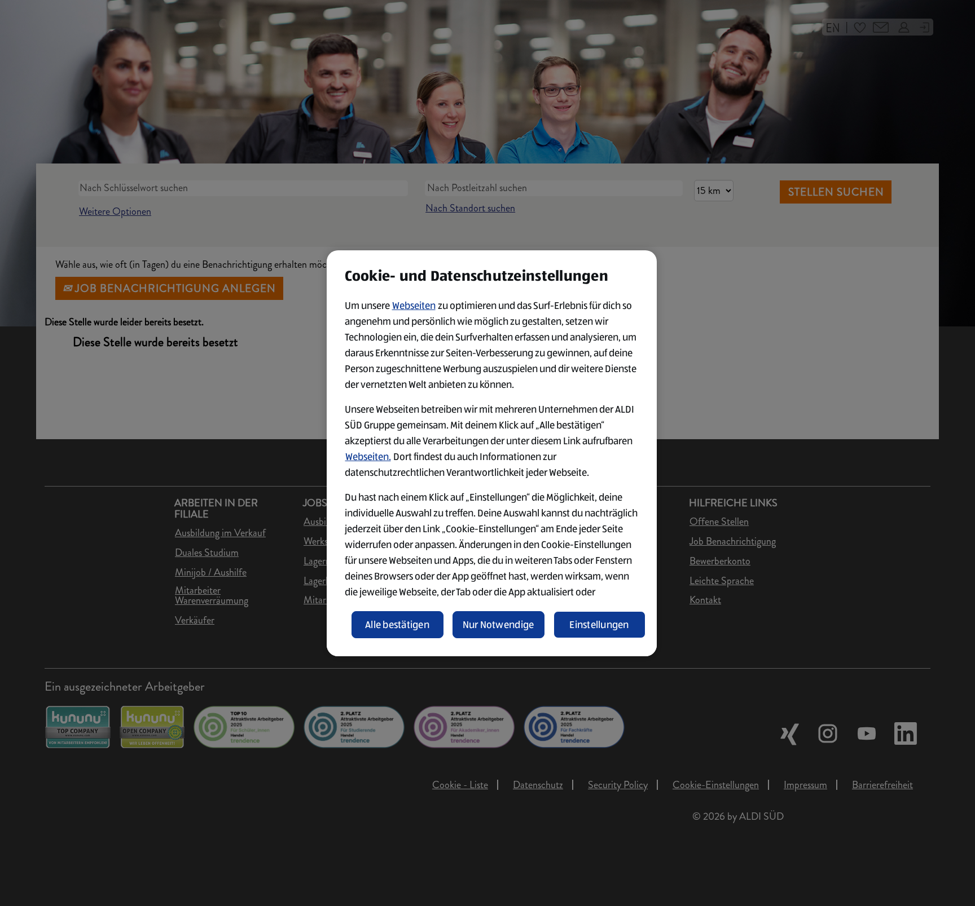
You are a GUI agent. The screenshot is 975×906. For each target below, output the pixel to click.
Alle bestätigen (397, 624)
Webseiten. (368, 456)
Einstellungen (599, 624)
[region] (492, 453)
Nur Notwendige (498, 624)
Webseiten (414, 305)
